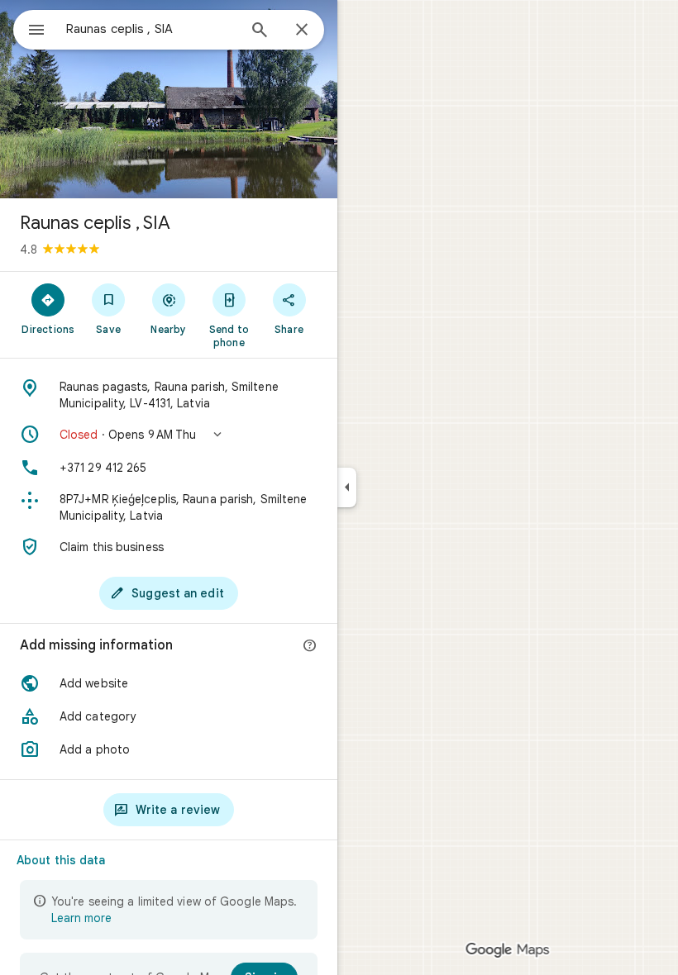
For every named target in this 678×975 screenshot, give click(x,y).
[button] (168, 434)
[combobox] (151, 29)
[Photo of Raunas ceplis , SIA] (168, 99)
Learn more (81, 918)
